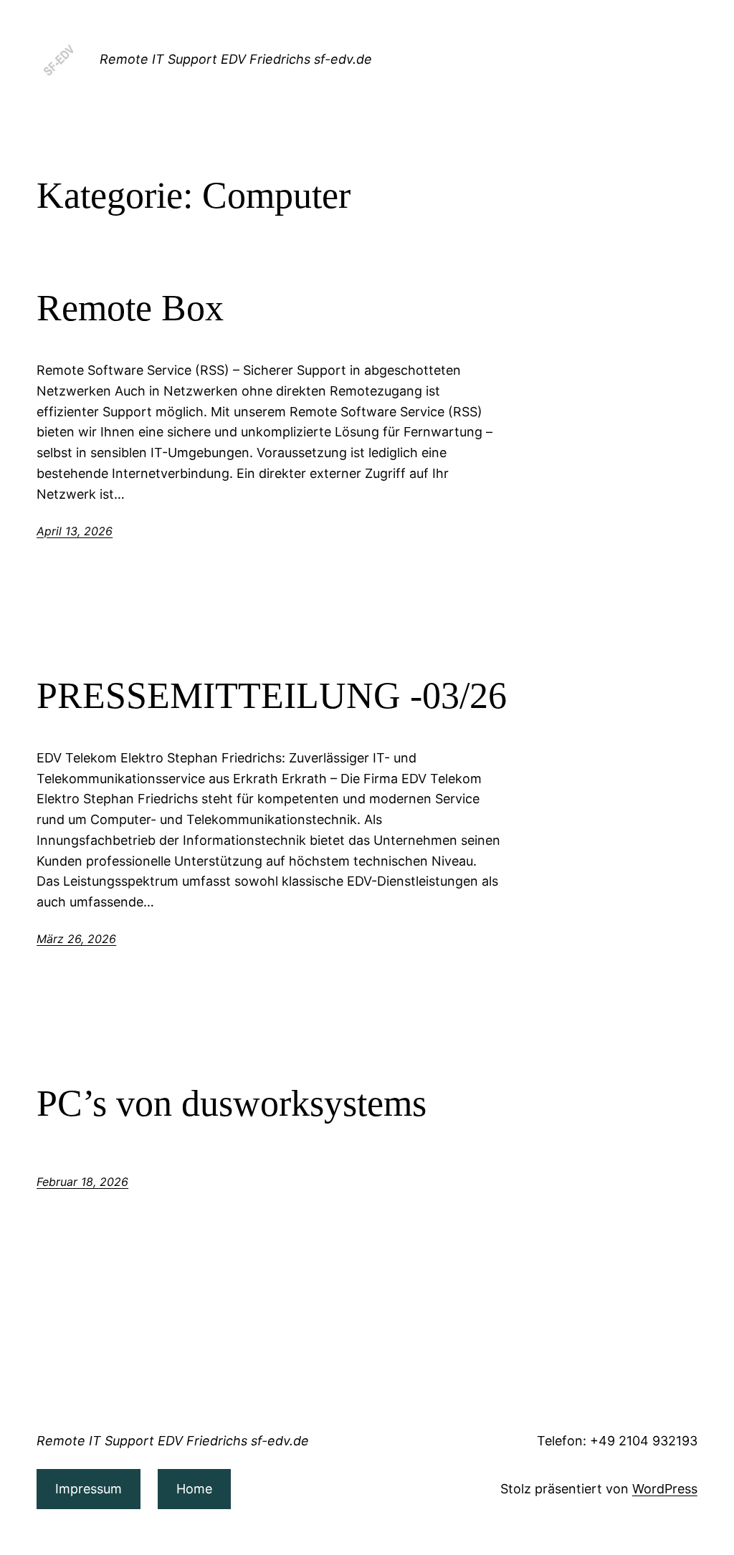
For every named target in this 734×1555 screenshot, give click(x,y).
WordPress (664, 1488)
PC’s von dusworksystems (231, 1103)
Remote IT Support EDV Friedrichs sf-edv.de (236, 59)
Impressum (88, 1488)
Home (194, 1488)
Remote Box (130, 307)
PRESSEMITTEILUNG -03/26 (272, 695)
